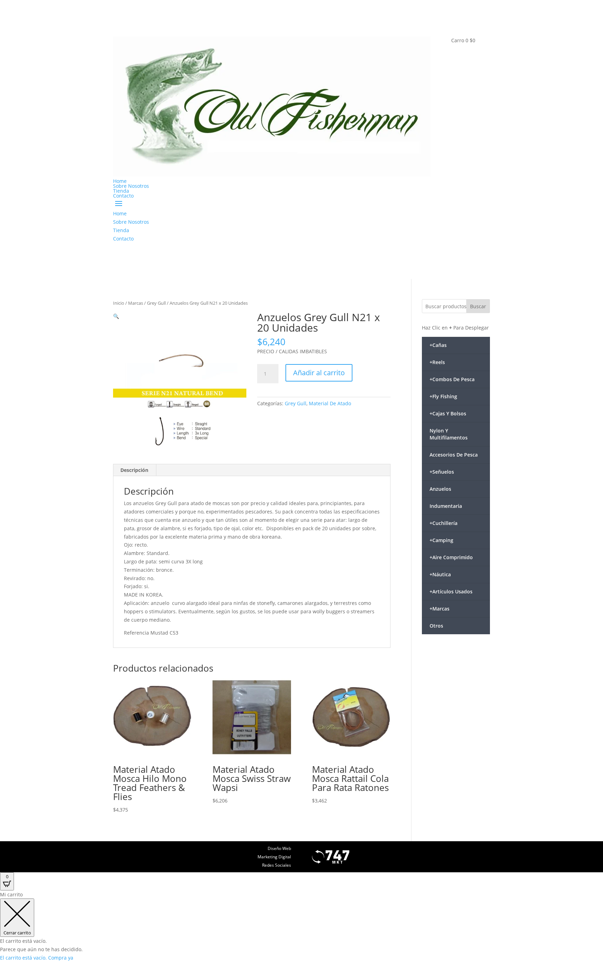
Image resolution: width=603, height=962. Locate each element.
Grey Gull (156, 303)
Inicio (118, 303)
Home (120, 181)
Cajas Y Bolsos (448, 413)
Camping (441, 540)
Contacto (123, 195)
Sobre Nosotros (131, 186)
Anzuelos (440, 489)
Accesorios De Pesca (454, 454)
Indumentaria (446, 506)
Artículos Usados (451, 591)
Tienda (121, 190)
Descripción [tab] (134, 470)
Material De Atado (330, 403)
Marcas (135, 303)
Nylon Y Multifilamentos (449, 434)
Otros (436, 625)
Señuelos (442, 471)
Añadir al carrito (319, 372)
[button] (116, 316)
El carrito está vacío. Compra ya (36, 957)
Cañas (438, 345)
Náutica (440, 574)
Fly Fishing (443, 396)
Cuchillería (443, 523)
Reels (437, 362)
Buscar (478, 306)
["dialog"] (301, 926)
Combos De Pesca (452, 379)
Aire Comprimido (451, 557)
